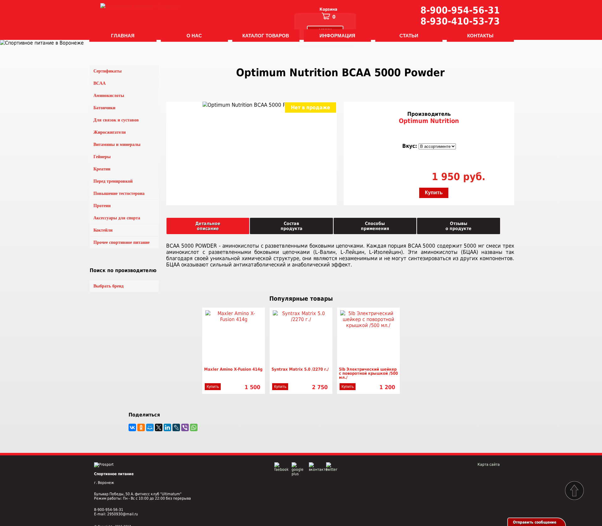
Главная (123, 35)
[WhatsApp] (194, 427)
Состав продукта (292, 226)
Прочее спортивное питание (121, 242)
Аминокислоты (108, 95)
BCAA (99, 83)
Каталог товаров (265, 35)
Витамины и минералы (116, 144)
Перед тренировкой (113, 181)
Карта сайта (489, 464)
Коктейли (103, 230)
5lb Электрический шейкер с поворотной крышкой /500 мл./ (368, 373)
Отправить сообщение (534, 522)
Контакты (480, 35)
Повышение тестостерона (119, 193)
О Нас (194, 35)
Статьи (408, 35)
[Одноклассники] (141, 427)
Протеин (102, 205)
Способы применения (375, 226)
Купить (434, 192)
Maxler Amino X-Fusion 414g (233, 369)
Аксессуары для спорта (116, 218)
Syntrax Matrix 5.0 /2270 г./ (300, 369)
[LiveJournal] (176, 427)
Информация (337, 35)
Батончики (104, 107)
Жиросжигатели (109, 132)
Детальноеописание (207, 226)
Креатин (101, 169)
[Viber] (185, 427)
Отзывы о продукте (459, 226)
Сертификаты (107, 71)
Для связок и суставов (116, 120)
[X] (158, 427)
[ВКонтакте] (132, 427)
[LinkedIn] (167, 427)
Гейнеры (102, 156)
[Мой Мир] (150, 427)
